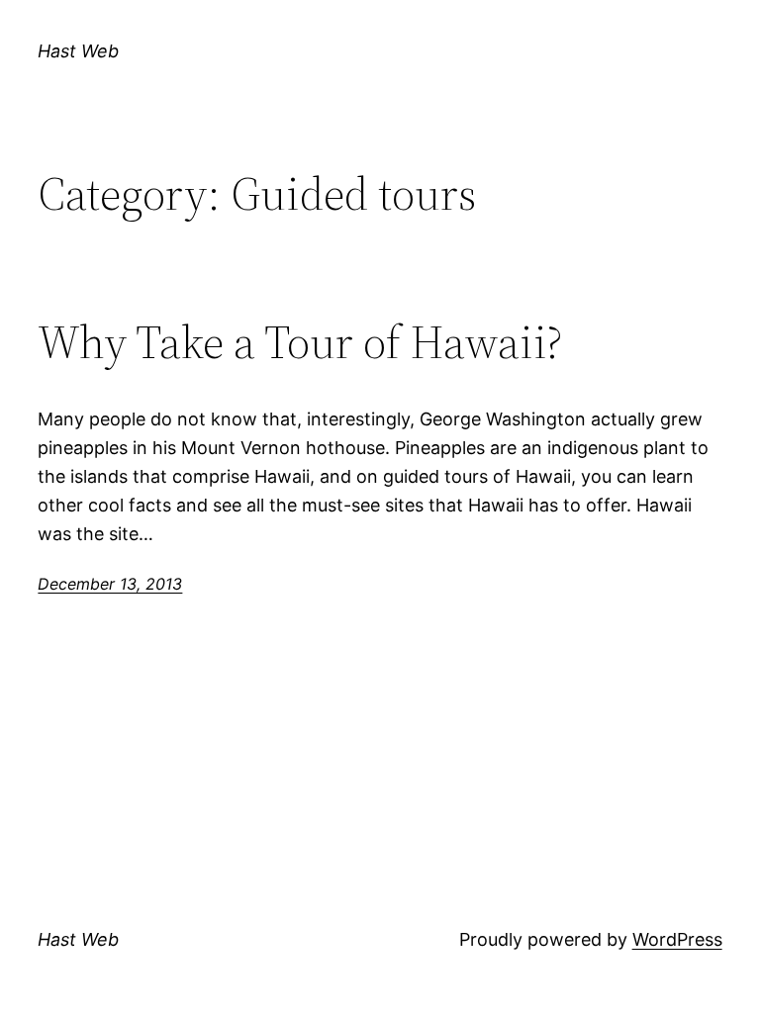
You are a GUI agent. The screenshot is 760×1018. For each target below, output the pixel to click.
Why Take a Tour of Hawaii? (300, 342)
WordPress (677, 939)
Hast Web (78, 51)
